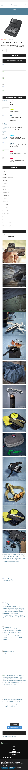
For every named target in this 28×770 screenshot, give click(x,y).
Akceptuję (5, 767)
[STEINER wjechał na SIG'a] (14, 251)
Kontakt (14, 751)
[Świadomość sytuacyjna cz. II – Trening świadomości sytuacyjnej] (6, 137)
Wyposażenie (6, 226)
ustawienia (20, 765)
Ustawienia (19, 767)
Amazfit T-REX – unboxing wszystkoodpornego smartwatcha (17, 128)
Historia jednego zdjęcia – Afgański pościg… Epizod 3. (18, 145)
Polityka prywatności (14, 752)
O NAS (14, 746)
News (5, 39)
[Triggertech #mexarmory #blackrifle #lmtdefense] (14, 541)
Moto (4, 198)
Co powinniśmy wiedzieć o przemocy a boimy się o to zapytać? (15, 119)
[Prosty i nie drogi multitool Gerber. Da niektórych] (14, 324)
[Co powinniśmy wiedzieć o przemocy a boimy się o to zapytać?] (6, 118)
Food (4, 183)
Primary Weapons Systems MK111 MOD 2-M (17, 160)
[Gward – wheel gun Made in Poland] (6, 153)
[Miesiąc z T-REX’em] (6, 110)
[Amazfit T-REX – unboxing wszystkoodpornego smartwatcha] (6, 128)
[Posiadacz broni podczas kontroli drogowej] (6, 103)
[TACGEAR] (14, 5)
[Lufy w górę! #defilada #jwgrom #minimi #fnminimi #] (14, 710)
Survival (4, 210)
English (14, 754)
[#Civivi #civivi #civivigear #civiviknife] (14, 517)
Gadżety (12, 109)
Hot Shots (5, 189)
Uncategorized (6, 223)
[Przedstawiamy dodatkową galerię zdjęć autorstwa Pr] (14, 565)
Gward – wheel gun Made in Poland (18, 153)
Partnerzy (14, 748)
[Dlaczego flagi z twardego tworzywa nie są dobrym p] (14, 444)
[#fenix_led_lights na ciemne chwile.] (14, 493)
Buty (4, 174)
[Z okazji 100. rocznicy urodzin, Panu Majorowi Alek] (14, 614)
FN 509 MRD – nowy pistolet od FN (11, 42)
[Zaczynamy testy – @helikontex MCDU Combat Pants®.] (14, 300)
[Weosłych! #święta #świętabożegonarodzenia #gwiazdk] (14, 662)
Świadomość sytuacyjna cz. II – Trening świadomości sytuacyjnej (17, 138)
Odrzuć (11, 767)
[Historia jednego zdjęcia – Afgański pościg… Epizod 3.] (6, 145)
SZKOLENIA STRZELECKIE (10, 736)
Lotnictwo (5, 192)
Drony (4, 180)
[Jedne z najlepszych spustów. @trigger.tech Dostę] (14, 469)
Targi (4, 216)
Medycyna (5, 195)
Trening (12, 135)
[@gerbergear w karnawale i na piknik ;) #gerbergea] (14, 396)
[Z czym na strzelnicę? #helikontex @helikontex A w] (14, 372)
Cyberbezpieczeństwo (8, 177)
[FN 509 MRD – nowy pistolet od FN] (14, 27)
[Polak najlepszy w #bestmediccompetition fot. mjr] (14, 638)
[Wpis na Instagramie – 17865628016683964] (14, 589)
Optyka (4, 207)
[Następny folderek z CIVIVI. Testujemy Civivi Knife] (14, 275)
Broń (2, 39)
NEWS (14, 749)
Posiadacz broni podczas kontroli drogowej (17, 103)
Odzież (4, 204)
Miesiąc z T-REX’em (14, 111)
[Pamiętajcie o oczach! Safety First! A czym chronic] (14, 348)
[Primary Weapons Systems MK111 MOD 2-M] (6, 160)
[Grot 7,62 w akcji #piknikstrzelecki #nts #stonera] (14, 686)
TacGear (15, 101)
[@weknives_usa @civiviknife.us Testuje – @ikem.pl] (14, 420)
